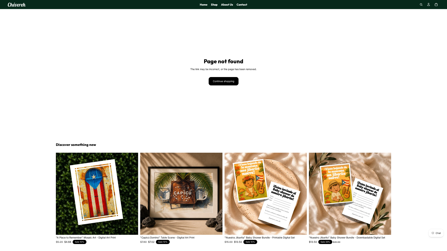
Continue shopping (223, 81)
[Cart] (436, 4)
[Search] (421, 4)
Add (135, 229)
